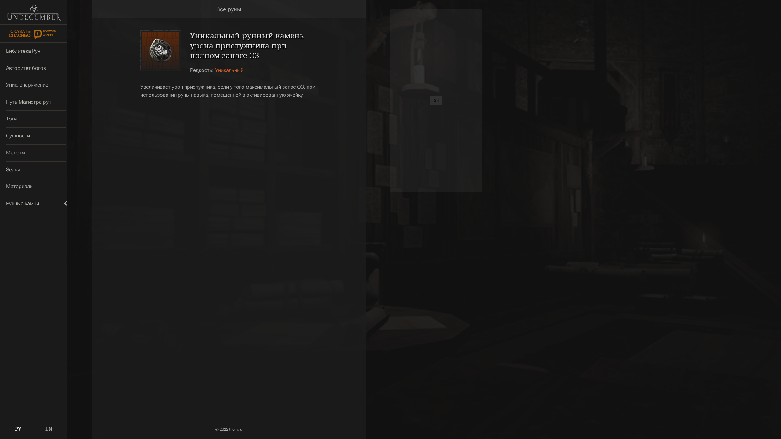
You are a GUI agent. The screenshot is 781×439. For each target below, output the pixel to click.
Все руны (228, 9)
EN (48, 429)
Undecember (33, 12)
